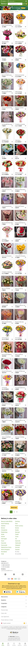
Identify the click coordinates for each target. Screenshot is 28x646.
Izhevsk (3, 536)
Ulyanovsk (17, 541)
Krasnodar (3, 543)
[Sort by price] (24, 4)
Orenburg (17, 521)
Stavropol (17, 532)
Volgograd (17, 545)
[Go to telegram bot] (14, 574)
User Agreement (5, 616)
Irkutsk (2, 534)
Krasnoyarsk (4, 545)
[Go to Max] (22, 574)
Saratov (17, 530)
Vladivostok (18, 543)
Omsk (2, 554)
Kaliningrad (4, 538)
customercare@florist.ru (7, 570)
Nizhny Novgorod (5, 549)
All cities (17, 551)
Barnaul (3, 528)
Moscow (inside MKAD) (6, 521)
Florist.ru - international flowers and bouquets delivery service (14, 638)
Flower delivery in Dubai (7, 620)
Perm (16, 523)
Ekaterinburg (4, 532)
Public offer (4, 613)
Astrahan (3, 525)
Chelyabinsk (4, 530)
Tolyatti (17, 534)
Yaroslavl (17, 549)
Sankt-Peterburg (5, 523)
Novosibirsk (4, 551)
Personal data (4, 610)
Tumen (16, 536)
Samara (17, 528)
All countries (18, 554)
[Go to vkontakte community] (5, 574)
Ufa (16, 538)
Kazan (2, 541)
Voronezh (17, 547)
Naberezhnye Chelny (6, 547)
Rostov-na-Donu (19, 525)
